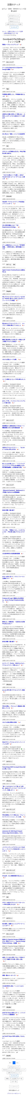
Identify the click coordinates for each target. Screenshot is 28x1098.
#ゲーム (9, 264)
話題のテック (14, 4)
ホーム (4, 31)
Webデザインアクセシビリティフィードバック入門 (13, 743)
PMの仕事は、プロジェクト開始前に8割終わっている (13, 707)
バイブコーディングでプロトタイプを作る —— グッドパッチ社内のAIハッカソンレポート (13, 849)
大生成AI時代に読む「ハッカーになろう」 (13, 987)
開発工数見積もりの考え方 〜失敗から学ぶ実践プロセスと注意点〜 (13, 340)
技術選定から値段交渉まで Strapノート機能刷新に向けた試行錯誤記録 (13, 426)
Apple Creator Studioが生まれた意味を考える (13, 271)
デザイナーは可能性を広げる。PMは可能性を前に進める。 (13, 152)
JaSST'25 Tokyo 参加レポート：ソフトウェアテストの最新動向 (13, 1013)
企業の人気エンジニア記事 (15, 31)
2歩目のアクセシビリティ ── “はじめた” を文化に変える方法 (13, 448)
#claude (9, 196)
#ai (7, 146)
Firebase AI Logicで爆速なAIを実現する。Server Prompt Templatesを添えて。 (13, 600)
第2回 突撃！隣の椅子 (8, 510)
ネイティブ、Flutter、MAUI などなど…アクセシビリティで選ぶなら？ (13, 664)
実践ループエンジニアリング (12, 44)
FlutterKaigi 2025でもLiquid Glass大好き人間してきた (13, 768)
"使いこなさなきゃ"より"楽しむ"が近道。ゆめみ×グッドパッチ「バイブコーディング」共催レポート (13, 788)
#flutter (9, 684)
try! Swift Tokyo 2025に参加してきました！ (13, 1037)
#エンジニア (10, 62)
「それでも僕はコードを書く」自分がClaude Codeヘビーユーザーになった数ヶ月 (13, 177)
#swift (8, 1056)
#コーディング (11, 809)
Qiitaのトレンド (14, 21)
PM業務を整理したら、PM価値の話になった (13, 95)
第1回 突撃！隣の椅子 (10, 641)
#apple (9, 291)
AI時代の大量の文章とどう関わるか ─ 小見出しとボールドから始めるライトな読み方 (13, 116)
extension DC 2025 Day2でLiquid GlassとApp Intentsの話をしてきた (12, 832)
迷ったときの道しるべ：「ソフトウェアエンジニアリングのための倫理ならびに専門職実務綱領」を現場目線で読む (14, 465)
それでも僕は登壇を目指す (11, 722)
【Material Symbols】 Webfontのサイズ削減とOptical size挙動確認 (13, 491)
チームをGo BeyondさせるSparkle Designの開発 (12, 68)
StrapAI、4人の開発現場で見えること (13, 876)
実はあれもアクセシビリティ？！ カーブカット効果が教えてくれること (13, 324)
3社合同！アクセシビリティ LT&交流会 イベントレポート (13, 202)
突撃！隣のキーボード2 (10, 975)
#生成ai (9, 571)
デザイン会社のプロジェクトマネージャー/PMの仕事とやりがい (13, 903)
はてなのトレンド (14, 15)
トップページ (14, 1087)
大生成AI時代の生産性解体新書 (12, 553)
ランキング (14, 27)
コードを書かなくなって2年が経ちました (13, 380)
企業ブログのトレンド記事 (14, 24)
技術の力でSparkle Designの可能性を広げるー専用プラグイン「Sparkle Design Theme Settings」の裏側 (13, 941)
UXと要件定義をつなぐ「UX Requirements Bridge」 (11, 226)
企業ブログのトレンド (14, 1073)
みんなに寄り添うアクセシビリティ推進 (13, 691)
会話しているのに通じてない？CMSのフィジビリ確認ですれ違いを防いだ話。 (13, 959)
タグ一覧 (14, 1081)
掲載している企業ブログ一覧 (14, 1078)
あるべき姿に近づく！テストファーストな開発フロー (13, 577)
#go (8, 89)
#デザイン (9, 318)
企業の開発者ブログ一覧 (11, 33)
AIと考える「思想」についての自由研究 (13, 134)
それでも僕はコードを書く (11, 359)
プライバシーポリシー (13, 1093)
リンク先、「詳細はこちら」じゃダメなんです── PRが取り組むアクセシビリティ (13, 532)
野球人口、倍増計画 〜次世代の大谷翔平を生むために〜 (13, 622)
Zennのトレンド (14, 18)
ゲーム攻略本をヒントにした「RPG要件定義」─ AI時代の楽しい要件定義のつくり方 (13, 247)
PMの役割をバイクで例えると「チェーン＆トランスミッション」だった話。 (14, 816)
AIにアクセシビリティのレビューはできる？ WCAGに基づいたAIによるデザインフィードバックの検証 (13, 298)
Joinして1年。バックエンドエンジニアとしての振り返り (13, 402)
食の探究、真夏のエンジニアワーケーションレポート (13, 924)
